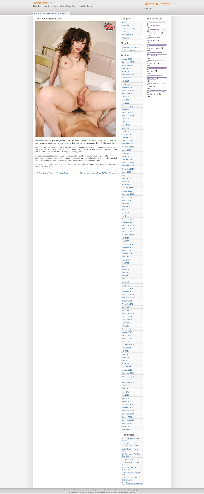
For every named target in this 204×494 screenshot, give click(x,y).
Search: (147, 9)
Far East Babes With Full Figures (131, 440)
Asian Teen (126, 22)
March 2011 (126, 364)
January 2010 (127, 408)
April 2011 (125, 361)
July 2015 (125, 273)
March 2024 (126, 84)
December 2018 (128, 225)
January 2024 (127, 87)
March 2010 (126, 401)
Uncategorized (127, 35)
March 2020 (126, 185)
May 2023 (125, 103)
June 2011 (125, 354)
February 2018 (127, 244)
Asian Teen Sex (127, 32)
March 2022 (126, 131)
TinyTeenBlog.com (129, 50)
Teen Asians (42, 3)
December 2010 (128, 373)
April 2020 (125, 182)
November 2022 (128, 116)
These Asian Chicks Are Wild (130, 463)
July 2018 (125, 238)
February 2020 (127, 188)
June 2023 (126, 100)
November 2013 (128, 313)
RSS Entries (118, 492)
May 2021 (125, 153)
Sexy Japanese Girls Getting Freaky (129, 479)
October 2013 (127, 317)
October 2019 (127, 197)
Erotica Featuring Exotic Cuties (130, 450)
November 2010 (128, 376)
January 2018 (127, 247)
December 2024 (128, 75)
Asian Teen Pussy (128, 29)
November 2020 (128, 166)
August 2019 (126, 200)
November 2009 (128, 414)
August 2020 (126, 172)
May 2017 (125, 263)
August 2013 (126, 323)
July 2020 (125, 175)
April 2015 (125, 282)
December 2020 (128, 163)
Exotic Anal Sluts (128, 459)
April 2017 (125, 266)
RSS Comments (130, 492)
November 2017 (128, 251)
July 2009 (125, 426)
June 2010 (126, 392)
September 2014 (128, 304)
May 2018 (125, 241)
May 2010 (125, 395)
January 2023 (127, 109)
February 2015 (127, 288)
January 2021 (127, 160)
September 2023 (128, 94)
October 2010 (127, 379)
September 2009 (128, 420)
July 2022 (125, 122)
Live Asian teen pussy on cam (131, 474)
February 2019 (127, 219)
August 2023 (126, 97)
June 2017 (126, 260)
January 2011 (127, 370)
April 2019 (125, 213)
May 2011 (125, 357)
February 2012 (127, 329)
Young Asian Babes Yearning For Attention (130, 445)
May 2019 (125, 210)
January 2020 (127, 191)
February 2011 (127, 367)
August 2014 (126, 307)
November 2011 (128, 339)
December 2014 (128, 295)
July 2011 (125, 351)
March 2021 (126, 156)
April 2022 (125, 128)
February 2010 (127, 404)
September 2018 (128, 235)
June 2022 (126, 125)
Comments (164, 4)
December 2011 (128, 335)
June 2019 (126, 207)
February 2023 (127, 106)
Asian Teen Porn (128, 25)
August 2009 (126, 423)
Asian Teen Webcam (49, 13)
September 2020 (128, 169)
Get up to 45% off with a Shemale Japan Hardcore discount (57, 165)
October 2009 (127, 417)
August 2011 (126, 348)
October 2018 (127, 232)
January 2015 (127, 291)
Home (36, 13)
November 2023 (128, 90)
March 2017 (126, 269)
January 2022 (127, 138)
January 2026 (127, 59)
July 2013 (125, 326)
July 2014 (125, 310)
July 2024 (125, 81)
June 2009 (126, 430)
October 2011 (127, 342)
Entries (150, 4)
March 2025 (126, 72)
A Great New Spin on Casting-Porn (52, 173)
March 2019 (126, 216)
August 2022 (126, 119)
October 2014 (127, 301)
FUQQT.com (65, 13)
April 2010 (125, 398)
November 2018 (128, 229)
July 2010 (125, 389)
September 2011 (128, 345)
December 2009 (128, 411)
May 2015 (125, 279)
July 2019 (125, 203)
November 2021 (128, 144)
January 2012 (127, 332)
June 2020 (126, 178)
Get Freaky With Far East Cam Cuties (131, 455)
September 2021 (128, 147)
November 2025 (128, 62)
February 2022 (127, 134)
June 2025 (126, 68)
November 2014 (128, 298)
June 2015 (126, 276)
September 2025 (128, 65)
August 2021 (126, 150)
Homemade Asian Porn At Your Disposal (98, 173)
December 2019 (128, 194)
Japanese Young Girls (130, 47)
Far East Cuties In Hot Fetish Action (130, 469)
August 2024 (126, 78)
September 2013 (128, 320)
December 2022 (128, 112)
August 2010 (126, 386)
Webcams (125, 38)
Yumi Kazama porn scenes (132, 483)
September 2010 (128, 382)
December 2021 (128, 141)
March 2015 (126, 285)
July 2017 (125, 257)
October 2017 (127, 254)
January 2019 (127, 222)
